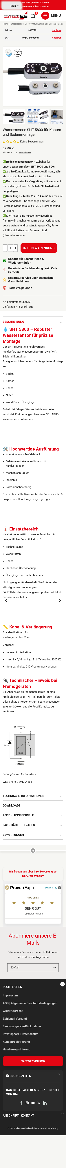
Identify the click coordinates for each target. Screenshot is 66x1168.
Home (5, 24)
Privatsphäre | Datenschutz (20, 1034)
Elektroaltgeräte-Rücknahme (22, 1026)
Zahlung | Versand (15, 1018)
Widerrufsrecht (13, 1011)
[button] (32, 16)
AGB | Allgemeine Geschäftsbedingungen (30, 1003)
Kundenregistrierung (16, 1042)
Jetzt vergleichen (20, 288)
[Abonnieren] (54, 967)
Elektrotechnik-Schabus (27, 1128)
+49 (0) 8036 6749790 (37, 2)
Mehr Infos (51, 887)
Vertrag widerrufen (33, 1061)
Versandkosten (25, 152)
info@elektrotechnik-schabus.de (33, 6)
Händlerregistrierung (16, 1049)
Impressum (10, 995)
